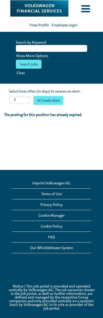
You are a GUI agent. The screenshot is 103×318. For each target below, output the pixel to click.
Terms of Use (51, 193)
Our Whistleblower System (51, 247)
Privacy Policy (51, 204)
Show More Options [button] (32, 55)
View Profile (39, 25)
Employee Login (64, 25)
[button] (86, 9)
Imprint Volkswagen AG (51, 183)
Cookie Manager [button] (52, 215)
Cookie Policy (51, 226)
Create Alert (50, 100)
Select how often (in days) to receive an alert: (45, 91)
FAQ (51, 237)
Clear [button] (21, 72)
